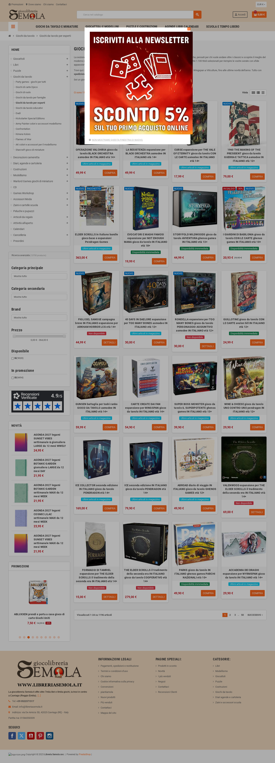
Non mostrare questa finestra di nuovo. (117, 139)
